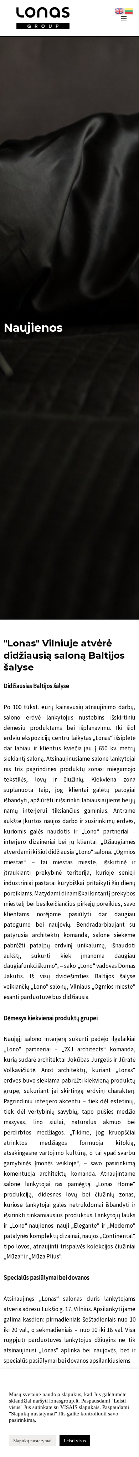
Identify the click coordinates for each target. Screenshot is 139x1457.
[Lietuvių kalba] (129, 10)
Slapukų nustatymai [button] (32, 1440)
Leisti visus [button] (75, 1440)
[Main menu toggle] (124, 18)
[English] (119, 10)
